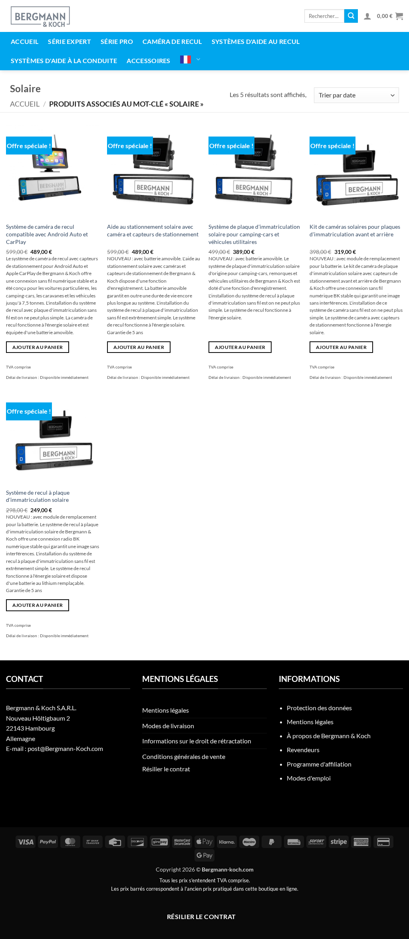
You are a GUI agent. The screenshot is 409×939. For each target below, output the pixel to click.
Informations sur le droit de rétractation (196, 741)
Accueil (24, 41)
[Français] (190, 59)
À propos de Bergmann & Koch (329, 735)
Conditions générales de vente (183, 756)
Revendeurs (303, 749)
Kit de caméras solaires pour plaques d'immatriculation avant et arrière (355, 230)
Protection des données (319, 707)
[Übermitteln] (351, 16)
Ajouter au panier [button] (37, 347)
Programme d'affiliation (319, 764)
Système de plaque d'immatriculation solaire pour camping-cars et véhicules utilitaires (254, 234)
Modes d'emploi (309, 778)
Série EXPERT (69, 41)
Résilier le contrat (166, 769)
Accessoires (149, 60)
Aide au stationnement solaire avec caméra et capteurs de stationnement (153, 230)
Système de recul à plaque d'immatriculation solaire (37, 496)
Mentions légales (165, 710)
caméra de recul (172, 41)
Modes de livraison (168, 725)
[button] (367, 16)
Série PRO (117, 41)
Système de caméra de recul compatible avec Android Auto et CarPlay (47, 234)
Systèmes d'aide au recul (256, 41)
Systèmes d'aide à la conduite (64, 60)
